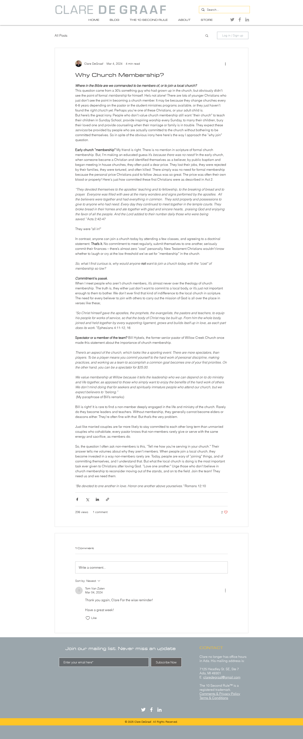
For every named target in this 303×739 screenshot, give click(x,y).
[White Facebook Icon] (151, 710)
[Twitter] (232, 19)
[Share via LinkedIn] (97, 499)
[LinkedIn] (247, 19)
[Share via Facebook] (77, 499)
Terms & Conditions (214, 698)
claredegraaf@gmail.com (221, 677)
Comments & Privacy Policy (220, 694)
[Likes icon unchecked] (87, 618)
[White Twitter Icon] (143, 710)
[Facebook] (239, 19)
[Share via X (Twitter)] (87, 499)
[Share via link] (107, 499)
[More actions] (225, 63)
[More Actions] (225, 590)
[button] (207, 35)
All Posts (61, 35)
